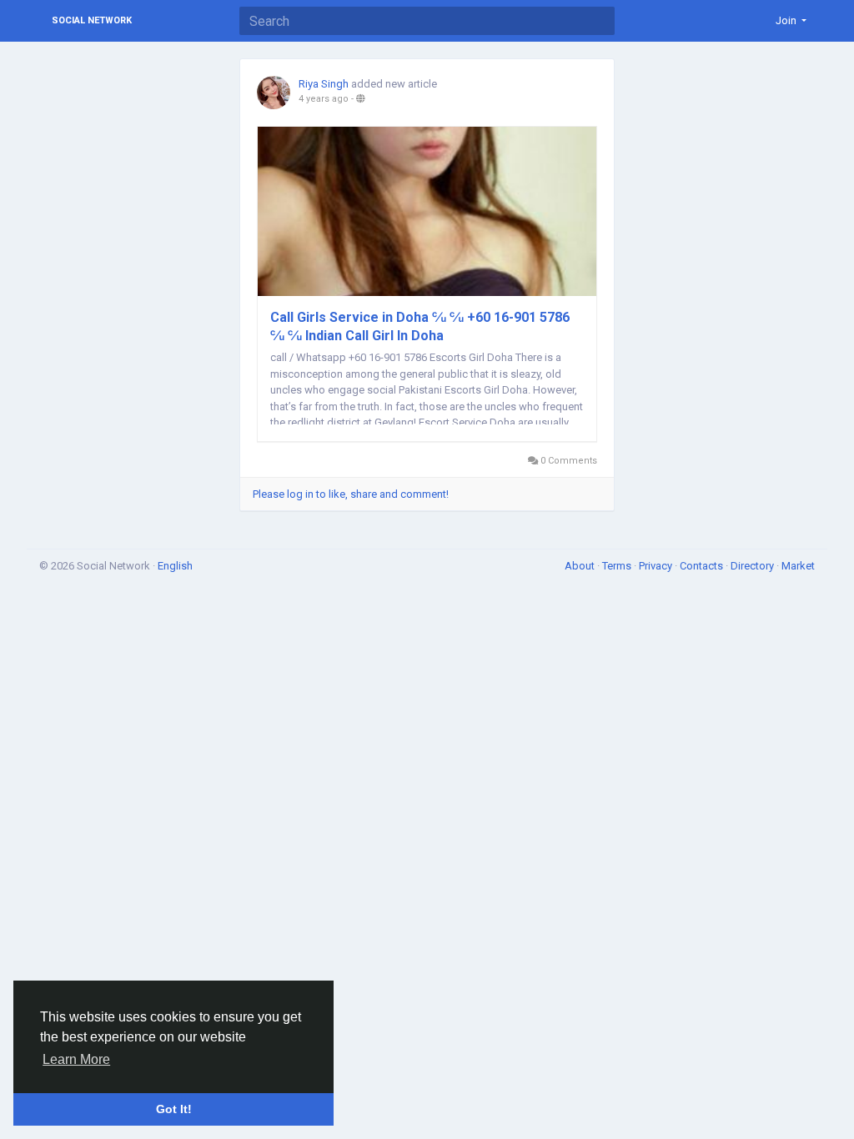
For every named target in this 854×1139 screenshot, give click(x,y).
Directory (753, 565)
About (581, 565)
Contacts (703, 565)
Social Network (92, 20)
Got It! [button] (174, 1109)
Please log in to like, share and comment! (351, 494)
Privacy (657, 565)
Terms (618, 565)
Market (798, 565)
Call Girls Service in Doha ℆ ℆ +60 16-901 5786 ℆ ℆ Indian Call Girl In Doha (420, 326)
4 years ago (324, 98)
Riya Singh (324, 84)
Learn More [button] (76, 1059)
